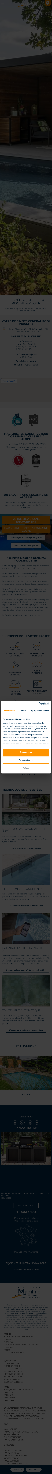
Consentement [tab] (9, 711)
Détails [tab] (23, 711)
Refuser (26, 768)
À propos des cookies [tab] (40, 711)
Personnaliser (24, 760)
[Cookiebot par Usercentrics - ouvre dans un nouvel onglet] (38, 703)
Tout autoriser (26, 752)
